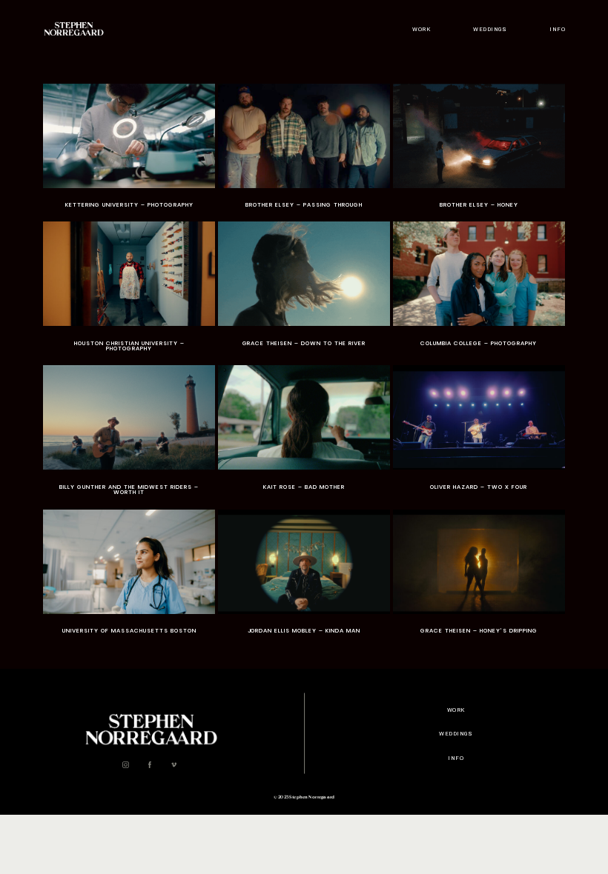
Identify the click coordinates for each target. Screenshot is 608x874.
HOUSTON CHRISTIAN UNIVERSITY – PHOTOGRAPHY (129, 292)
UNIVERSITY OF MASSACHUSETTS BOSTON (129, 577)
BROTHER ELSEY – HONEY (478, 151)
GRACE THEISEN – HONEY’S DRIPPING (478, 577)
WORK (421, 30)
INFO (557, 30)
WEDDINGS (489, 30)
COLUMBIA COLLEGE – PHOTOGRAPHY (478, 292)
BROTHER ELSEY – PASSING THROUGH (304, 151)
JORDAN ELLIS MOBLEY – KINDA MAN (304, 577)
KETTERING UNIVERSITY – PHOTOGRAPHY (129, 151)
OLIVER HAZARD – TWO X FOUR (478, 436)
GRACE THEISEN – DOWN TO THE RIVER (304, 292)
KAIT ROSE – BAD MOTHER (304, 436)
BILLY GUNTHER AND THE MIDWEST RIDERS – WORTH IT (129, 436)
